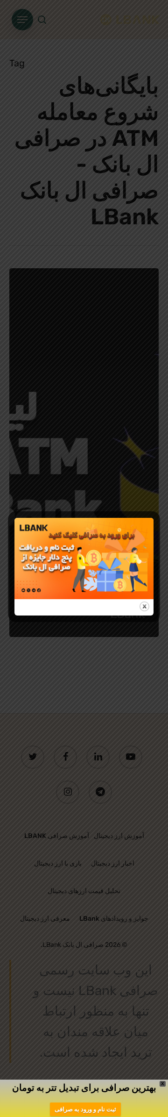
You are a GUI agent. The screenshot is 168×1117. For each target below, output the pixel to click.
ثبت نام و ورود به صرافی (85, 1109)
